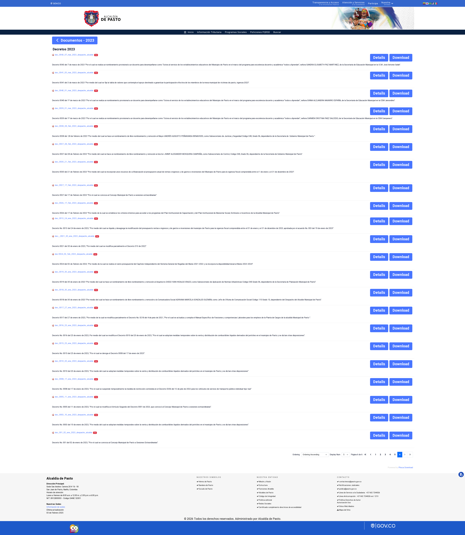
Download (401, 57)
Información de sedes (55, 507)
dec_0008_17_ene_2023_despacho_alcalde (74, 379)
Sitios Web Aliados (346, 506)
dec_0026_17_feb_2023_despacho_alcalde (74, 203)
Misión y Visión (265, 482)
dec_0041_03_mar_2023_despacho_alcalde (74, 72)
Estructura (263, 485)
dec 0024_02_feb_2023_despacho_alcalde (74, 254)
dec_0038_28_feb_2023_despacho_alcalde (74, 126)
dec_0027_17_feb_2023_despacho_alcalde (74, 185)
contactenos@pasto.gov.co (350, 482)
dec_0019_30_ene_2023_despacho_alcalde (74, 272)
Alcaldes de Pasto (266, 493)
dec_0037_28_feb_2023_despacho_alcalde (74, 144)
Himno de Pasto (205, 482)
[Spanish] (424, 3)
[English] (433, 3)
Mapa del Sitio (344, 510)
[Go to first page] (365, 454)
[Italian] (435, 3)
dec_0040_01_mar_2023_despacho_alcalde (74, 90)
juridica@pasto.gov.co (348, 489)
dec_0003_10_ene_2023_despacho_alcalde (74, 415)
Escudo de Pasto (206, 489)
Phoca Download (406, 467)
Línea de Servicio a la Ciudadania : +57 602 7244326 (359, 493)
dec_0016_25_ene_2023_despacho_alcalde (74, 325)
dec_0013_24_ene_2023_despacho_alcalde (74, 218)
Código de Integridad (267, 496)
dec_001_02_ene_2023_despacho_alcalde (73, 432)
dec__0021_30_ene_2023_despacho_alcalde (74, 236)
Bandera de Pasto (206, 485)
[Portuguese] (430, 3)
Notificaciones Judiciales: (349, 485)
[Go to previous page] (370, 454)
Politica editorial (265, 500)
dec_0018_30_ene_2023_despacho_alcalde (74, 290)
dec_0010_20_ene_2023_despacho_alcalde (74, 361)
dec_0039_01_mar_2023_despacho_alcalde (74, 108)
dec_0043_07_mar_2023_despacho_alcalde (74, 55)
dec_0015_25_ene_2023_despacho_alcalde (74, 343)
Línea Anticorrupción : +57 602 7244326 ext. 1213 (358, 496)
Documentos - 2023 (77, 40)
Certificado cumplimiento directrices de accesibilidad (280, 507)
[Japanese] (427, 3)
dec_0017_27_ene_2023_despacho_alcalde (74, 307)
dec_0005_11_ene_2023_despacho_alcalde (74, 397)
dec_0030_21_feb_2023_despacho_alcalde (74, 162)
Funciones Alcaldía (266, 489)
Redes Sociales (265, 504)
